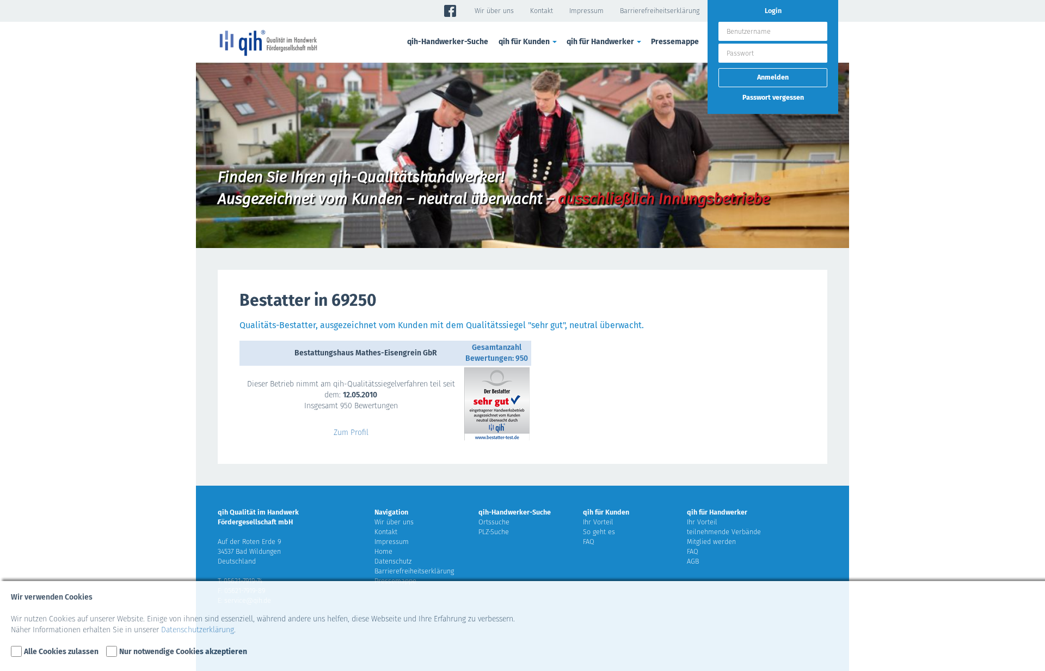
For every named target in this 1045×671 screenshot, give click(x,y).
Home (383, 551)
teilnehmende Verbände (724, 532)
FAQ (588, 541)
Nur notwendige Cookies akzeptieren (183, 651)
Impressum (586, 11)
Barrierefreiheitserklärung (659, 11)
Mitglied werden (711, 541)
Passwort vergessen (773, 97)
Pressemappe (675, 41)
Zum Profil (351, 432)
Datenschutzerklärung (197, 629)
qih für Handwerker (717, 512)
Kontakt (541, 11)
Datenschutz (392, 561)
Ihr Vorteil (598, 522)
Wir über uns (494, 11)
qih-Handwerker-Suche (447, 41)
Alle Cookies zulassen (61, 651)
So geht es (599, 532)
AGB (693, 561)
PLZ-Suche (493, 532)
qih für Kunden (606, 512)
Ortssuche (493, 522)
